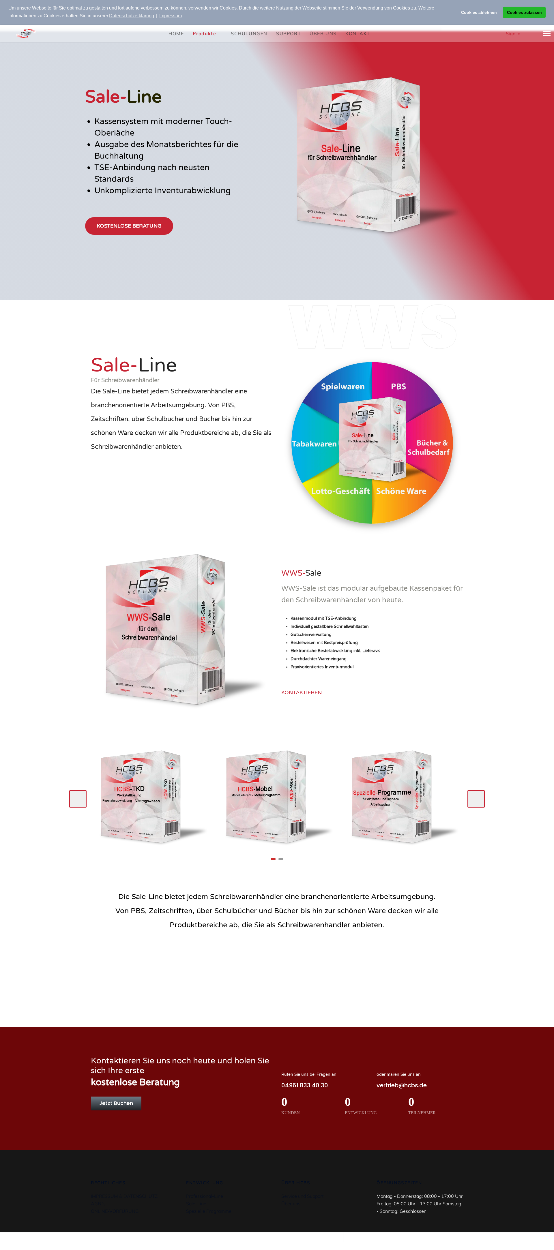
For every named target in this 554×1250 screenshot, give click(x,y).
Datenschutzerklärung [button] (131, 15)
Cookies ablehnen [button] (479, 12)
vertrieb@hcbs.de (402, 1085)
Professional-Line (204, 1196)
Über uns (290, 1203)
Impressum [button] (170, 15)
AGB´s (98, 1203)
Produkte (204, 33)
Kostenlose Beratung (129, 226)
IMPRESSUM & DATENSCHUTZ (124, 1196)
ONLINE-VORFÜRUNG (115, 1211)
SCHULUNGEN (249, 33)
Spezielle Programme (208, 1211)
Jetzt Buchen (116, 1103)
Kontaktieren (302, 692)
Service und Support (302, 1196)
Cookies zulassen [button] (524, 12)
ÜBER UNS (323, 33)
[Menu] (547, 33)
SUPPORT (288, 33)
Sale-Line (196, 1203)
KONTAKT (357, 33)
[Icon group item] (277, 970)
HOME (176, 33)
